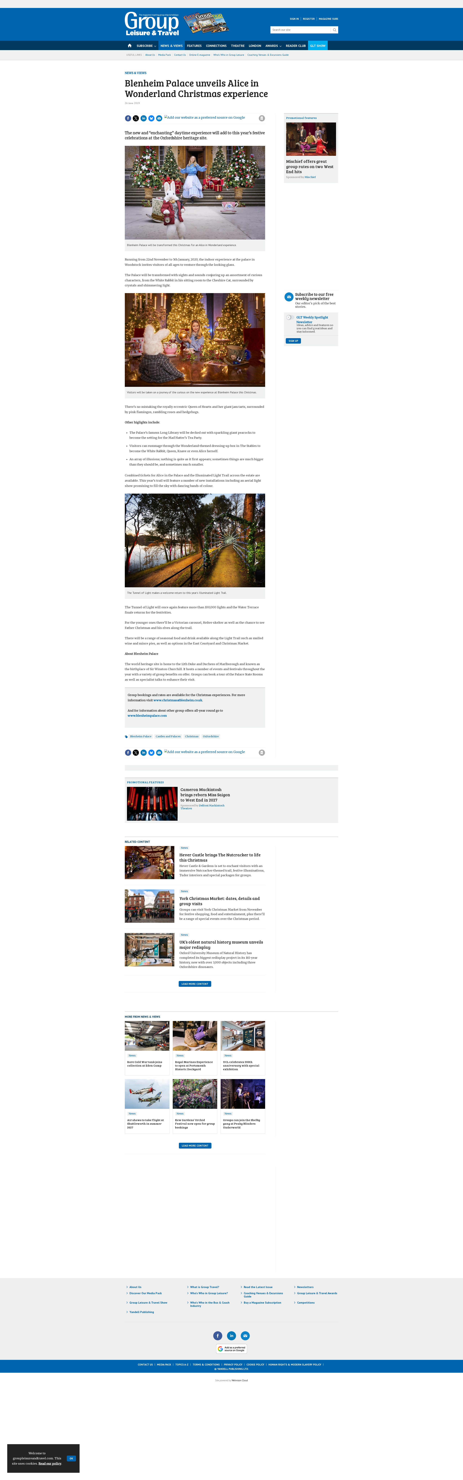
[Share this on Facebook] (128, 118)
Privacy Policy (233, 1364)
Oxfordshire (211, 736)
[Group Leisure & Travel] (152, 34)
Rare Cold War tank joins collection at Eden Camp (144, 1063)
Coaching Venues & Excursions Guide (268, 54)
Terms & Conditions (206, 1364)
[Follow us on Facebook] (217, 1336)
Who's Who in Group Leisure (228, 54)
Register (309, 18)
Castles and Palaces (168, 736)
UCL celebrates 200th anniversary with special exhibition (241, 1065)
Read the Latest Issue (258, 1287)
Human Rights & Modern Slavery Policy (294, 1364)
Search (334, 30)
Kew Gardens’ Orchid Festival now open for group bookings (195, 1123)
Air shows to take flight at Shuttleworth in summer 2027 (145, 1123)
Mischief (310, 177)
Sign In (294, 18)
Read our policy (50, 1463)
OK (71, 1458)
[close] (265, 111)
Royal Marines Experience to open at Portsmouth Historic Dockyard (194, 1065)
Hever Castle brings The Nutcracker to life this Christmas (220, 857)
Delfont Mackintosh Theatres (202, 807)
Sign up (293, 340)
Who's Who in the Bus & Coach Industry (210, 1304)
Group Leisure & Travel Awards (317, 1293)
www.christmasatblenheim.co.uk (178, 700)
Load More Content (195, 984)
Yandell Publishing (141, 1312)
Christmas (192, 736)
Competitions (306, 1302)
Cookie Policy (255, 1364)
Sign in (213, 111)
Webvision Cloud (240, 1380)
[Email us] (245, 1336)
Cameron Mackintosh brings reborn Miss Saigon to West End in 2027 (205, 794)
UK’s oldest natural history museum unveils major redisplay (221, 944)
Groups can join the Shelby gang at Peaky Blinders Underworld (241, 1123)
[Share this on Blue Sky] (151, 118)
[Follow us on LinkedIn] (231, 1336)
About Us (150, 54)
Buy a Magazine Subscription (262, 1302)
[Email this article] (159, 118)
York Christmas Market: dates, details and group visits (219, 900)
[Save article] (262, 118)
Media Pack (164, 54)
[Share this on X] (136, 118)
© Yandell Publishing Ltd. (231, 1369)
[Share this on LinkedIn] (143, 118)
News (184, 847)
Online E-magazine (199, 54)
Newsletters (305, 1287)
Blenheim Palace (140, 736)
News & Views (135, 73)
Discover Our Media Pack (145, 1293)
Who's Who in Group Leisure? (209, 1293)
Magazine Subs (328, 18)
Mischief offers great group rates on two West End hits (310, 166)
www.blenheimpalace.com (147, 715)
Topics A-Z (181, 1364)
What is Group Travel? (204, 1287)
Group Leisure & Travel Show (148, 1302)
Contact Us (180, 54)
